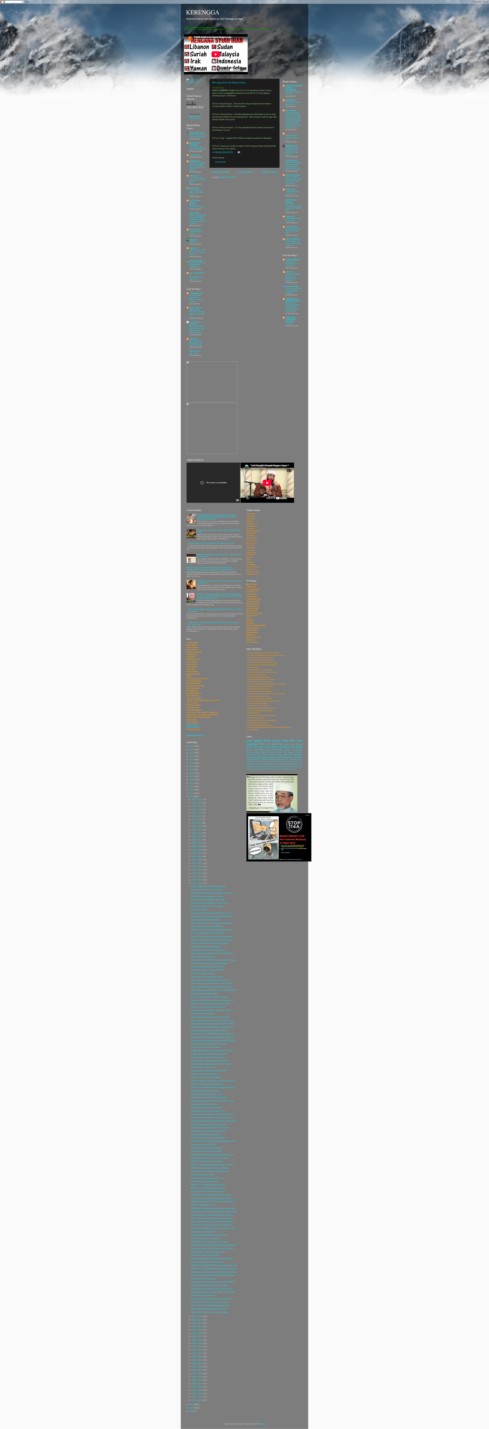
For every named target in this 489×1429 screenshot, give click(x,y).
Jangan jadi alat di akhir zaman (292, 193)
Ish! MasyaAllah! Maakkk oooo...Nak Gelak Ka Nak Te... (213, 1114)
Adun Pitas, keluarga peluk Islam (293, 103)
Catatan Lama (269, 172)
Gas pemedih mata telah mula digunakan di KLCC (211, 913)
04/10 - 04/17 (197, 1353)
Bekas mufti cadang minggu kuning (205, 1255)
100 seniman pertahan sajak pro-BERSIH (207, 970)
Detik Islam (194, 188)
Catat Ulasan (220, 162)
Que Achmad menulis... (194, 323)
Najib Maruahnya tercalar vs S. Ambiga (206, 1108)
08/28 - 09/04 (197, 856)
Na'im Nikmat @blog (194, 202)
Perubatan (298, 755)
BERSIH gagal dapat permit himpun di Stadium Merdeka (213, 990)
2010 (191, 1404)
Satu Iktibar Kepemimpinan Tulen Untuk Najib (209, 1285)
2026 (191, 746)
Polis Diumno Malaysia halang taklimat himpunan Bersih (213, 1208)
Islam (290, 766)
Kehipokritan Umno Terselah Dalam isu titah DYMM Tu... (213, 1282)
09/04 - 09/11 (196, 853)
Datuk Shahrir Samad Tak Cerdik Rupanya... (209, 950)
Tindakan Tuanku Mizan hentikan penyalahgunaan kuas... (214, 1141)
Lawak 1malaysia (260, 769)
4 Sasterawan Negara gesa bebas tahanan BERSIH (212, 1258)
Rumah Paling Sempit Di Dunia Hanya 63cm (197, 136)
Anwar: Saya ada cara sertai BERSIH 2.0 (207, 926)
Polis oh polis (268, 744)
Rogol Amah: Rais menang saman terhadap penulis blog (213, 1272)
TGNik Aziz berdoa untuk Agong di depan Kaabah (211, 1195)
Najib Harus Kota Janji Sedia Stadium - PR (208, 1111)
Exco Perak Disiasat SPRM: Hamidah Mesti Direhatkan (213, 1275)
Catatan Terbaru (221, 172)
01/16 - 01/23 (197, 1394)
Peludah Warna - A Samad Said (203, 1067)
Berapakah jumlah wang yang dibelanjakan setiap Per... (213, 1037)
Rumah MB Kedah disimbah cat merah (206, 1094)
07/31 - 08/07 (197, 870)
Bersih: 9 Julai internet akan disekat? (206, 1047)
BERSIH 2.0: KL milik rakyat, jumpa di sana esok (210, 1004)
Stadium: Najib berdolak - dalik (203, 1205)
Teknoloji (250, 759)
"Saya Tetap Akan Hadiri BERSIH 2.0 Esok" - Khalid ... (212, 983)
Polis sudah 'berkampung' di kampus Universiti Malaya (213, 1024)
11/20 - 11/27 (196, 816)
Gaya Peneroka (195, 260)
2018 (191, 773)
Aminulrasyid (296, 747)
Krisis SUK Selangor (286, 752)
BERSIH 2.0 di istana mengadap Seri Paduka (209, 1242)
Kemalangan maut (253, 757)
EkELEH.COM (291, 160)
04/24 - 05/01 (197, 1347)
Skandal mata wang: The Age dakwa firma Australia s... (213, 1248)
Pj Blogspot (290, 189)
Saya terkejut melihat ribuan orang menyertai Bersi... (212, 893)
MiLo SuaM (194, 213)
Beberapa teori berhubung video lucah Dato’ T (209, 1309)
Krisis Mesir (272, 752)
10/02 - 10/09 (197, 840)
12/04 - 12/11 (196, 809)
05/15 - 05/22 (197, 1336)
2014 (191, 786)
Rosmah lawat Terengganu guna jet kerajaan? (209, 963)
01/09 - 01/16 (197, 1397)
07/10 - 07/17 (197, 880)
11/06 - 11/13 (196, 823)
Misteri (256, 752)
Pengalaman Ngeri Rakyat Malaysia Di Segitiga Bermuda (211, 543)
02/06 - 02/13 (197, 1384)
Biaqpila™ (193, 240)
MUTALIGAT (194, 161)
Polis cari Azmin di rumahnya (202, 957)
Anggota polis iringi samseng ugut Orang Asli (209, 1054)
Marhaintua (269, 764)
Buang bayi (275, 759)
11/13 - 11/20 (196, 820)
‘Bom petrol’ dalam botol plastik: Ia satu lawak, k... (211, 1128)
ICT (258, 755)
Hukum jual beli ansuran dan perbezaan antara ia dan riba (196, 298)
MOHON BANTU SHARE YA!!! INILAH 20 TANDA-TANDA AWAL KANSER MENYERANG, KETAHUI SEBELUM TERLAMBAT (217, 517)
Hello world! (193, 353)
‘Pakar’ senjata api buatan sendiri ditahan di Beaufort (293, 243)
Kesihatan (259, 749)
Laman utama (245, 172)
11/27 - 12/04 (196, 813)
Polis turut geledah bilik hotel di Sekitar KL (208, 933)
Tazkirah (299, 752)
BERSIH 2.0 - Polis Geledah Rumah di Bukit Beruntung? (213, 1269)
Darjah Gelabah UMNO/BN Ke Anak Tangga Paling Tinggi (214, 1265)
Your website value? (195, 118)
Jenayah (249, 752)
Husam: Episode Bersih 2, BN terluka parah (208, 886)
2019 (191, 770)
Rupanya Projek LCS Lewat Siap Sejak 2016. (293, 231)
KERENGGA (202, 12)
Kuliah (268, 769)
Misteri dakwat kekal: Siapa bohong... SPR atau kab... (212, 1289)
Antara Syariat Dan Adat (259, 767)
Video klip (250, 755)
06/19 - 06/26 (197, 1320)
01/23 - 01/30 (197, 1390)
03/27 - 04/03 (197, 1360)
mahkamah (292, 769)
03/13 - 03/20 (197, 1367)
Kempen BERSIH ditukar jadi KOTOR (206, 1134)
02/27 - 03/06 (197, 1373)
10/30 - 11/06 (196, 826)
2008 (191, 1411)
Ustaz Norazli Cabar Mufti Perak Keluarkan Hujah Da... (213, 1034)
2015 (191, 783)
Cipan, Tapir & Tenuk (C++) (195, 309)
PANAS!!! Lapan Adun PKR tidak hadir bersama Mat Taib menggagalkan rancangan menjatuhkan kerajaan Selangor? (211, 569)
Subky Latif (251, 747)
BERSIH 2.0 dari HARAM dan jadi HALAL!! (208, 1188)
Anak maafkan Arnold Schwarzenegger (206, 1151)
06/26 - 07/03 (197, 1316)
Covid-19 (265, 755)
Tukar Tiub (290, 216)
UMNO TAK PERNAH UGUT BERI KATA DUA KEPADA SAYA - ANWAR (197, 166)
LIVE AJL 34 (194, 242)
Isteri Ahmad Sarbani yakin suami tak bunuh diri (210, 1302)
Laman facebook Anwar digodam (204, 1074)
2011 (191, 796)
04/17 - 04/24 (197, 1350)
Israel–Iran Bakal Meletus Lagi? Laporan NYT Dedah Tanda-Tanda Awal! (293, 180)
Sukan (264, 757)
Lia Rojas (288, 324)
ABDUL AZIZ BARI (280, 764)
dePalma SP (194, 351)
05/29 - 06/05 (197, 1330)
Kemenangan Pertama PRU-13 (203, 1144)
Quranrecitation (193, 727)
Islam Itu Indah (291, 286)
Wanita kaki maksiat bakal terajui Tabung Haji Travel (212, 1020)
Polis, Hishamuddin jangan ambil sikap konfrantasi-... (212, 987)
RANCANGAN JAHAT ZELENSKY (293, 219)
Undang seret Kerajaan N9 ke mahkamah (291, 264)
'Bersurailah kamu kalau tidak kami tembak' (208, 1131)
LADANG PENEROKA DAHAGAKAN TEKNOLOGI (197, 265)
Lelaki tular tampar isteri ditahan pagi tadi (197, 148)
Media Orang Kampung (194, 144)
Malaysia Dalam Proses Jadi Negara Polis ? (208, 1252)
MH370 (299, 750)
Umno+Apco (285, 762)
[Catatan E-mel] (238, 152)
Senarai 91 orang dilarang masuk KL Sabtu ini (209, 1030)
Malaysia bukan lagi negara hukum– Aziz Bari (209, 1312)
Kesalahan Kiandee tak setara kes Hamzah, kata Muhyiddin (292, 277)
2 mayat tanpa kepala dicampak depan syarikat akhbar (213, 1292)
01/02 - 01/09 (197, 1400)
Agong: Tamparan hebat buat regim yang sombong (211, 1198)
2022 (191, 760)
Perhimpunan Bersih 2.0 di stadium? (205, 1238)
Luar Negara (254, 740)
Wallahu (286, 769)
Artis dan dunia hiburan (290, 744)
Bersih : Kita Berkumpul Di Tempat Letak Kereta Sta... (212, 953)
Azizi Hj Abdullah (274, 762)
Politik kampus (287, 757)
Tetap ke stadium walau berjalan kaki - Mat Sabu (210, 1017)
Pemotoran (298, 757)
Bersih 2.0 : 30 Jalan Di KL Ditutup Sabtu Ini (208, 1007)
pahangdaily (290, 110)
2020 (191, 766)
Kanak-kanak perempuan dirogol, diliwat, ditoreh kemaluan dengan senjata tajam (292, 307)
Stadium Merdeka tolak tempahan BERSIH (208, 1138)
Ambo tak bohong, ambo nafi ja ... (196, 278)
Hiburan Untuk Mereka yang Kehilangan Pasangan (293, 290)
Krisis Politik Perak (258, 764)
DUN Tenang (276, 755)
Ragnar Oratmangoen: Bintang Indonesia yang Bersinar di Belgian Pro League (293, 166)
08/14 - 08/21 (197, 863)
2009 (191, 1408)
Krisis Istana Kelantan (268, 747)
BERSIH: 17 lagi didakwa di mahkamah (206, 1161)
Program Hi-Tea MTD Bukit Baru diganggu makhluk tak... (214, 1087)
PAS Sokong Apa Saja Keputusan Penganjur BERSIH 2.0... (214, 1245)
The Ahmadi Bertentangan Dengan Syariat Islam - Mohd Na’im (293, 207)
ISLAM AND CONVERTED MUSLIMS (290, 320)
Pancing (273, 769)
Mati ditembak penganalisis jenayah (205, 1091)
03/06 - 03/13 (197, 1370)
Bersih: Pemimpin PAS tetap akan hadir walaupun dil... (213, 1000)
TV (269, 767)
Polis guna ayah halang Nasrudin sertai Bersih (209, 943)
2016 (191, 780)
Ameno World (291, 227)
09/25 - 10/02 (197, 843)
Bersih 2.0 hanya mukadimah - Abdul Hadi (208, 900)
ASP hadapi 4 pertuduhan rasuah (204, 1104)
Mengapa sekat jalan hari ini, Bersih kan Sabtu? (210, 1158)
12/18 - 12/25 (197, 803)
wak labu (289, 272)
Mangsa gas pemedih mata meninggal (206, 890)
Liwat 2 (250, 749)
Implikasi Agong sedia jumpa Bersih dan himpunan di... (213, 1155)
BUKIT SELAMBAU (276, 766)
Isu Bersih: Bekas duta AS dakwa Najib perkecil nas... (212, 940)
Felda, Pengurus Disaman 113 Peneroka (207, 1057)
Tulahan (192, 248)
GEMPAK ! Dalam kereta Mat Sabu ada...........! (210, 1084)
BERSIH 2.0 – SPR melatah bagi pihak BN (208, 1185)
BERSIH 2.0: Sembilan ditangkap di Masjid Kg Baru (211, 930)
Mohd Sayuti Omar (276, 740)
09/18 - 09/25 (197, 846)
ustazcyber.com (196, 293)
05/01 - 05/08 (197, 1343)
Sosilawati (285, 747)
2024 (191, 753)
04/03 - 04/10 (197, 1357)
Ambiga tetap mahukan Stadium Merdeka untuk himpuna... (214, 1121)
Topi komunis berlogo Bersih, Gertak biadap (208, 1124)
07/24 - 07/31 (197, 873)
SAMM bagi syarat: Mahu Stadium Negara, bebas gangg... (214, 1212)
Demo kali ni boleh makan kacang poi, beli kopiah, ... (212, 1118)
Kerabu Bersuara (292, 175)
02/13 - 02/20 (197, 1380)
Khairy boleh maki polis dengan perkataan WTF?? (211, 980)
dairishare (193, 339)
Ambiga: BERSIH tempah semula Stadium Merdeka (211, 1051)
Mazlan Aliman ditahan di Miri (202, 1175)
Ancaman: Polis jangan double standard (207, 1262)
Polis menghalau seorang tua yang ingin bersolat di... (212, 916)
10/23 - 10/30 (197, 830)
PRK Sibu (288, 755)
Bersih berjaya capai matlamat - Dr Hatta (207, 896)
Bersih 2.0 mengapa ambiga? (203, 973)
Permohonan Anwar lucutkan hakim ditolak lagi (209, 1171)
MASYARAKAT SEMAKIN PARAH (292, 300)
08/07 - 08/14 (197, 866)
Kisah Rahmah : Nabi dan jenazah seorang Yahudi (197, 252)
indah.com (193, 176)
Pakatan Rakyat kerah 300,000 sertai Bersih (208, 1097)
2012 (191, 793)
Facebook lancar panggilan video (204, 994)
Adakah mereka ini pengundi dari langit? (207, 977)
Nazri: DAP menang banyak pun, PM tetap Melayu (197, 180)
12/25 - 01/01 (197, 799)
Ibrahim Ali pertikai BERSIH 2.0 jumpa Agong (209, 1235)
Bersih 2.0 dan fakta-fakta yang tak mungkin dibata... (212, 936)
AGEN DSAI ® (291, 146)
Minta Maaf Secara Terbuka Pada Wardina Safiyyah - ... (213, 1215)
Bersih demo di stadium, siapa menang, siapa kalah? (212, 1222)
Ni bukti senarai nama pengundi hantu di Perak (210, 1061)
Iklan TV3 (284, 759)
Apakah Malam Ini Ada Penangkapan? (206, 947)
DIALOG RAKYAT (292, 239)
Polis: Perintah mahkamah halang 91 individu (209, 1044)
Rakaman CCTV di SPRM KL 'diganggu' (207, 1148)
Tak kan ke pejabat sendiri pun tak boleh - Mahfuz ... (212, 1010)
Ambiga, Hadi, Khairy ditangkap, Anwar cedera (209, 903)
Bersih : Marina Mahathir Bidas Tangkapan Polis (210, 1305)
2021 (191, 763)
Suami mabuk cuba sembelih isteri (205, 1181)
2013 (191, 790)
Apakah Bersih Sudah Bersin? (203, 1295)
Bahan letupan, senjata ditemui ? (204, 1232)
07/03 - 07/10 (197, 883)
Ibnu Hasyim (194, 155)
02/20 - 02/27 (197, 1377)
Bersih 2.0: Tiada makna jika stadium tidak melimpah (212, 1165)
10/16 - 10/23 (197, 833)
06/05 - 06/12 (197, 1326)
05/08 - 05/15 (197, 1340)
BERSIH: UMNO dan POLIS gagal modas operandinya (213, 1081)
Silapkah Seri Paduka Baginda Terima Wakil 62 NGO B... (213, 1040)
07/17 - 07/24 (197, 877)
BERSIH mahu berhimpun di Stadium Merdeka (209, 1168)
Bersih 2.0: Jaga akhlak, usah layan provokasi (209, 997)
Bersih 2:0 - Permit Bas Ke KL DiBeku (206, 1077)
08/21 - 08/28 (197, 860)
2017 (191, 776)
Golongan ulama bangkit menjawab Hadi (292, 137)
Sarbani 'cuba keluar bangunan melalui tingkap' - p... (212, 1299)
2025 (191, 750)
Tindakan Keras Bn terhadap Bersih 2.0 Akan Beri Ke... (213, 1027)
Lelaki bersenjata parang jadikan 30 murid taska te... (212, 1064)
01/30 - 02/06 (197, 1387)
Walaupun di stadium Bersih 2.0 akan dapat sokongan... (213, 1201)
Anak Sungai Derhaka (290, 201)
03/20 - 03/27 (197, 1363)
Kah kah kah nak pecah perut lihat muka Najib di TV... (212, 1225)
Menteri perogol (274, 757)
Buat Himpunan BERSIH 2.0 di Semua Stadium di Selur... (214, 1228)
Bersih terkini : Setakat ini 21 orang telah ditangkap (211, 923)
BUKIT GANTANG (261, 759)
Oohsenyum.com (196, 132)
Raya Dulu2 (279, 769)
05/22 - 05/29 (197, 1333)
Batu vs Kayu (195, 229)
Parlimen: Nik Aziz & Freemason (204, 1279)
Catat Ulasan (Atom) (228, 177)
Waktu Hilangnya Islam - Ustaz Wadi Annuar (196, 192)
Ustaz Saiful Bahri (273, 749)
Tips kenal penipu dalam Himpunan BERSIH (208, 1071)
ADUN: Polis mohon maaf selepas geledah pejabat (211, 1218)
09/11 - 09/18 (196, 850)
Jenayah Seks (290, 750)
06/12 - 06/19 (197, 1323)
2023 (191, 756)
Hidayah (263, 752)
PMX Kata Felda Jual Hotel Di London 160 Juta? (197, 314)
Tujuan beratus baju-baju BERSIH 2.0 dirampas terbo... (213, 1101)
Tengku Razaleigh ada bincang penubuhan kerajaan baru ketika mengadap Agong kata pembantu (197, 219)
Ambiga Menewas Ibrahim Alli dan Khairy (207, 1191)
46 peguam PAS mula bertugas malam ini (207, 967)
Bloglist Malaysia (292, 259)
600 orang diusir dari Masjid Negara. (229, 82)
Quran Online (192, 724)
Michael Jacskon (292, 764)
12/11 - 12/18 (196, 806)
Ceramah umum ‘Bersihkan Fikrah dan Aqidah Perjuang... (214, 960)
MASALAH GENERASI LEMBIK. (197, 206)
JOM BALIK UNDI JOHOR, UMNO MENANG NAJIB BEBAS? (292, 151)
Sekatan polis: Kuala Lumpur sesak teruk (207, 1178)
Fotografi (285, 766)
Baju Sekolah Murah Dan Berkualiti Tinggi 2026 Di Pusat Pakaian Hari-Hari (197, 329)
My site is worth (195, 114)
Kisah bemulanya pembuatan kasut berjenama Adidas (195, 343)
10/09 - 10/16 (197, 836)
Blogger (262, 1424)
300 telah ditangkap (199, 910)
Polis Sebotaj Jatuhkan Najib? (203, 1014)
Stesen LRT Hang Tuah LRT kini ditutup (207, 906)
